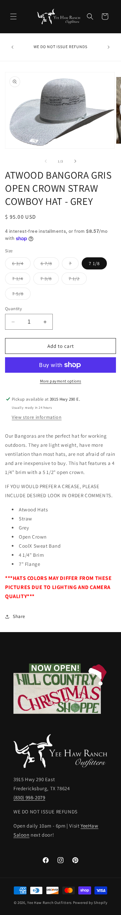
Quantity (13, 309)
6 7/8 (50, 264)
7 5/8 (21, 295)
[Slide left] (45, 161)
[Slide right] (75, 161)
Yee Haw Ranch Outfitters (49, 902)
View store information (37, 417)
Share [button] (19, 616)
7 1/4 (21, 280)
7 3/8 (49, 280)
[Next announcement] (108, 47)
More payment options (60, 380)
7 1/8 (94, 263)
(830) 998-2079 (29, 797)
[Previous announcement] (12, 47)
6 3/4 (21, 264)
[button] (13, 16)
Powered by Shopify (90, 902)
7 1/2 (78, 280)
